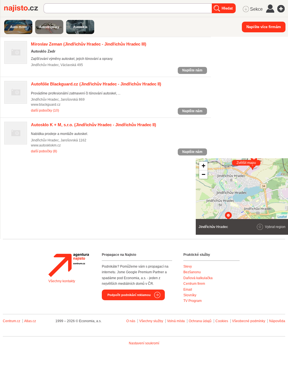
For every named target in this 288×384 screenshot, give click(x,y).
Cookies (221, 321)
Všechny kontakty (61, 281)
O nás (130, 321)
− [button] (203, 174)
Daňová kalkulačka (198, 278)
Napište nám (192, 70)
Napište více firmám (263, 27)
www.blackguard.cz (45, 105)
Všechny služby (151, 321)
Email (187, 290)
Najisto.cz (24, 8)
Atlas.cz (30, 321)
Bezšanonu (192, 272)
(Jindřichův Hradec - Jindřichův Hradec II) (96, 84)
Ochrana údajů (200, 321)
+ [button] (203, 165)
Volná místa (176, 321)
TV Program (192, 301)
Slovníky (189, 295)
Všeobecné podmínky (248, 321)
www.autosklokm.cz (46, 145)
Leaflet (282, 216)
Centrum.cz (11, 321)
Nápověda (277, 321)
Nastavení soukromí (144, 343)
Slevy (187, 266)
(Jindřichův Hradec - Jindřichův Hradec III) (88, 44)
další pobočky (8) (44, 151)
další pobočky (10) (45, 110)
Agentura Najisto (68, 265)
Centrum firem (194, 284)
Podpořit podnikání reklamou (129, 295)
